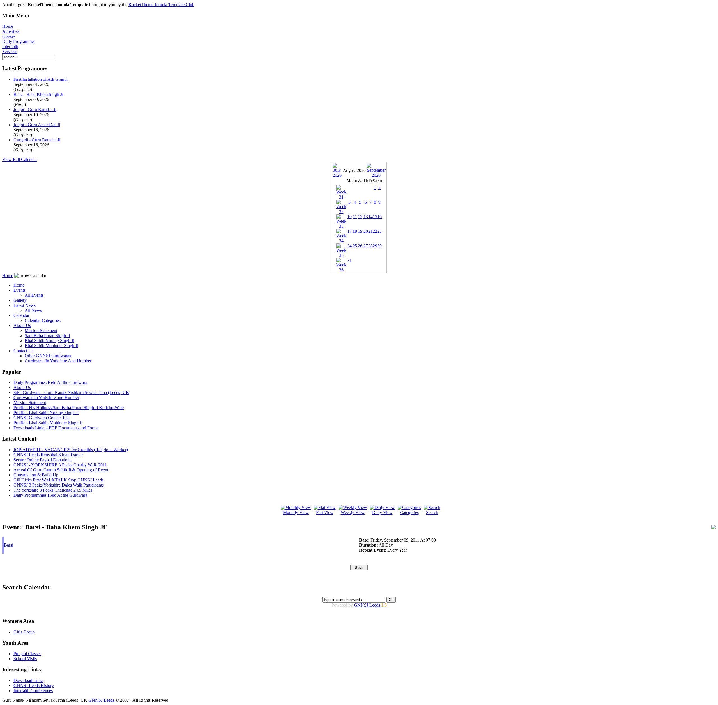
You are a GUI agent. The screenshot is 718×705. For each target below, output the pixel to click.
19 (360, 231)
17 (349, 231)
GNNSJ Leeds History (33, 685)
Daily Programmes (18, 41)
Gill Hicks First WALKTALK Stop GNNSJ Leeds (58, 480)
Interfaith (10, 46)
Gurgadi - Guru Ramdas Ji (36, 139)
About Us (22, 325)
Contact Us (23, 350)
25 (355, 245)
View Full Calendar (19, 159)
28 (370, 245)
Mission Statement (41, 330)
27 (365, 245)
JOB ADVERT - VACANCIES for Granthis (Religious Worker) (70, 449)
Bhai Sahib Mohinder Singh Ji (51, 345)
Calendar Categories (43, 320)
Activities (10, 31)
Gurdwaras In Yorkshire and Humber (46, 397)
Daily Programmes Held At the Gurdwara (50, 382)
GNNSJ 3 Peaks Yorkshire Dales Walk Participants (58, 485)
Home (7, 26)
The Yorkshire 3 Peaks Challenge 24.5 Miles (52, 490)
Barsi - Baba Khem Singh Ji (38, 94)
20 (365, 231)
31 (349, 260)
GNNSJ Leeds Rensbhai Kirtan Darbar (48, 454)
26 (360, 245)
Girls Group (24, 632)
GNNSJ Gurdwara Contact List (41, 417)
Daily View (382, 512)
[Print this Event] (713, 528)
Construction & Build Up (35, 475)
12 (360, 216)
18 (355, 231)
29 (375, 245)
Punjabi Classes (27, 653)
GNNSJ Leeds (370, 605)
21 (370, 231)
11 (355, 216)
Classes (8, 36)
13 (365, 216)
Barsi (8, 545)
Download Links (28, 680)
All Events (34, 295)
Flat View (324, 512)
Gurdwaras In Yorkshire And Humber (58, 360)
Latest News (24, 305)
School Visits (25, 658)
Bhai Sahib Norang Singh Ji (49, 340)
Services (9, 51)
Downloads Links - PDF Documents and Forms (55, 427)
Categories (409, 512)
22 (375, 231)
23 (379, 231)
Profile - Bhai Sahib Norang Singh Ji (46, 412)
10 (349, 216)
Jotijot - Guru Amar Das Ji (36, 124)
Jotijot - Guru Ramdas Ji (34, 109)
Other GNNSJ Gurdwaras (48, 355)
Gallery (20, 300)
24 (349, 245)
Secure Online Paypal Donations (42, 459)
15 (375, 216)
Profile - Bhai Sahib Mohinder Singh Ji (47, 422)
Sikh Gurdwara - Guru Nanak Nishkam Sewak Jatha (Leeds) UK (71, 392)
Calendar (21, 315)
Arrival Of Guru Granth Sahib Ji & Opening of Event (60, 469)
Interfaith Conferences (33, 690)
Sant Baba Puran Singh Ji (47, 335)
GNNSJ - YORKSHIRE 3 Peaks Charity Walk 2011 (60, 464)
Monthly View (296, 512)
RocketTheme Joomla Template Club (161, 4)
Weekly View (353, 512)
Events (19, 290)
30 (379, 245)
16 (379, 216)
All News (33, 310)
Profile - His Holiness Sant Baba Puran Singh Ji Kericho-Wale (68, 407)
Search (432, 512)
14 (370, 216)
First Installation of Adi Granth (40, 79)
